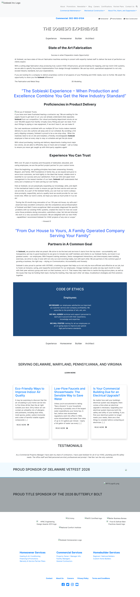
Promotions (71, 6)
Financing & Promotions (29, 559)
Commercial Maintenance (70, 11)
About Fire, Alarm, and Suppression (121, 11)
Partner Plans (118, 6)
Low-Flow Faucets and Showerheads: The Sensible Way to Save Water (69, 394)
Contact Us (129, 6)
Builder (78, 38)
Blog (90, 6)
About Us (60, 578)
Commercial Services (69, 552)
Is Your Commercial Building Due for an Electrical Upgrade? (106, 392)
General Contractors (64, 561)
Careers (97, 6)
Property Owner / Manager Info (68, 556)
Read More (22, 425)
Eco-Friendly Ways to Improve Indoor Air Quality (29, 392)
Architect (89, 38)
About (62, 6)
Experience (51, 38)
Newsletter (81, 6)
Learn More (70, 373)
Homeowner (104, 19)
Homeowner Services (32, 552)
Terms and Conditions (101, 578)
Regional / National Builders (104, 556)
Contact (49, 578)
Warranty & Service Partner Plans (32, 561)
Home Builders (117, 19)
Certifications (106, 6)
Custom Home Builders (102, 559)
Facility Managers (63, 559)
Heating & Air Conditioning (30, 556)
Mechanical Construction (94, 11)
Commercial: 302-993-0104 (70, 18)
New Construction (131, 19)
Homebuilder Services (106, 552)
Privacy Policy (82, 578)
